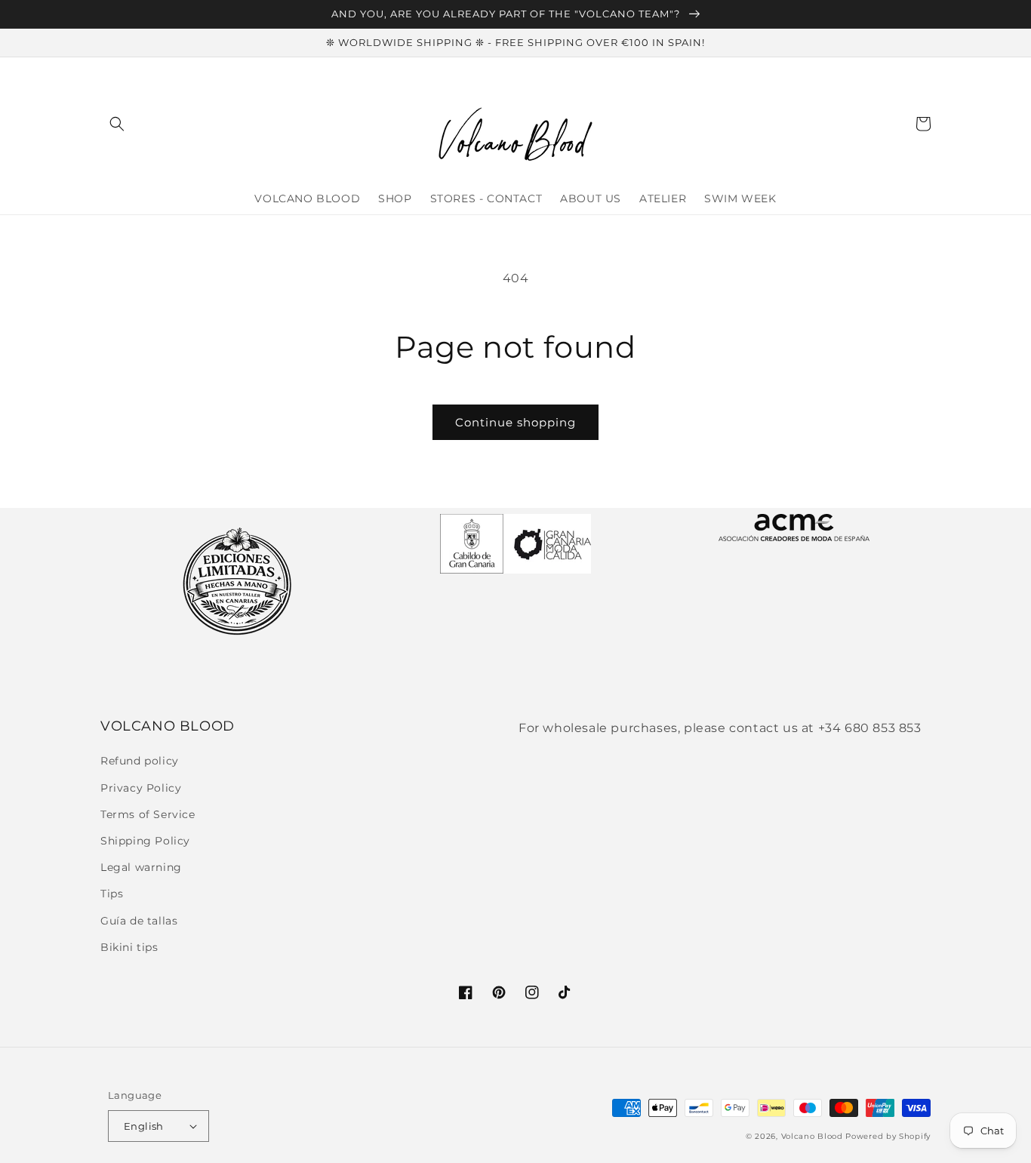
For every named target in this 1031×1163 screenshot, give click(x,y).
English (144, 1126)
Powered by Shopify (888, 1136)
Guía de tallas (138, 921)
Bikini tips (129, 947)
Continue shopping (515, 422)
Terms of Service (147, 814)
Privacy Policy (140, 788)
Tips (111, 893)
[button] (117, 123)
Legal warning (141, 867)
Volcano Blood (812, 1136)
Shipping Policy (145, 841)
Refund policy (139, 761)
